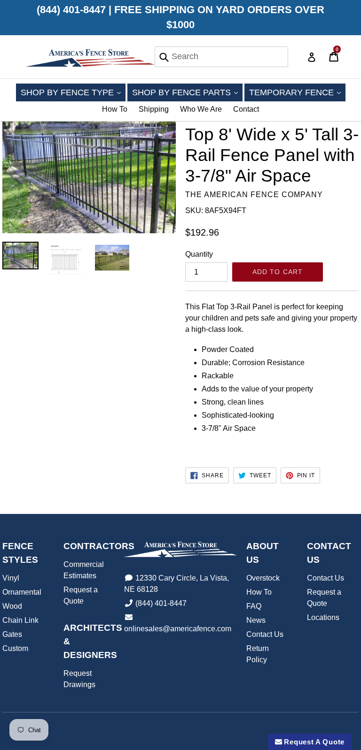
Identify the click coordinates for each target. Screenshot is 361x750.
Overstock (263, 578)
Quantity (199, 254)
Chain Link (20, 620)
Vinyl (10, 578)
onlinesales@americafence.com (177, 629)
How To (114, 109)
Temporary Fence (297, 92)
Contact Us (264, 634)
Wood (12, 606)
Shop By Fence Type (73, 92)
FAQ (253, 606)
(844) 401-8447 (161, 603)
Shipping (154, 109)
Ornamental (21, 592)
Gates (12, 634)
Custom (15, 648)
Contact (246, 109)
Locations (323, 617)
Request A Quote (313, 742)
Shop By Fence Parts (187, 92)
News (256, 620)
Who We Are (201, 109)
